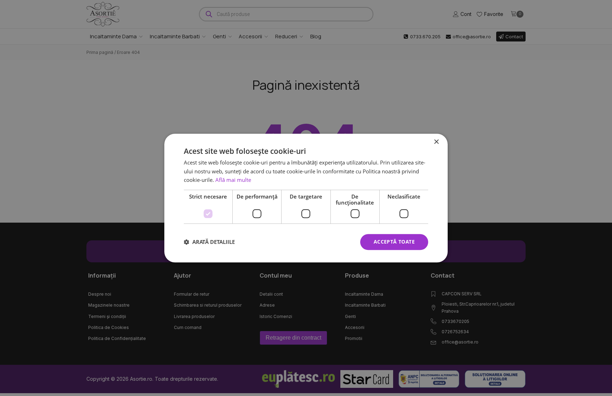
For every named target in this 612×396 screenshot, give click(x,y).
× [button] (436, 142)
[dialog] (306, 198)
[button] (209, 242)
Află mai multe (233, 180)
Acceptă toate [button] (394, 241)
